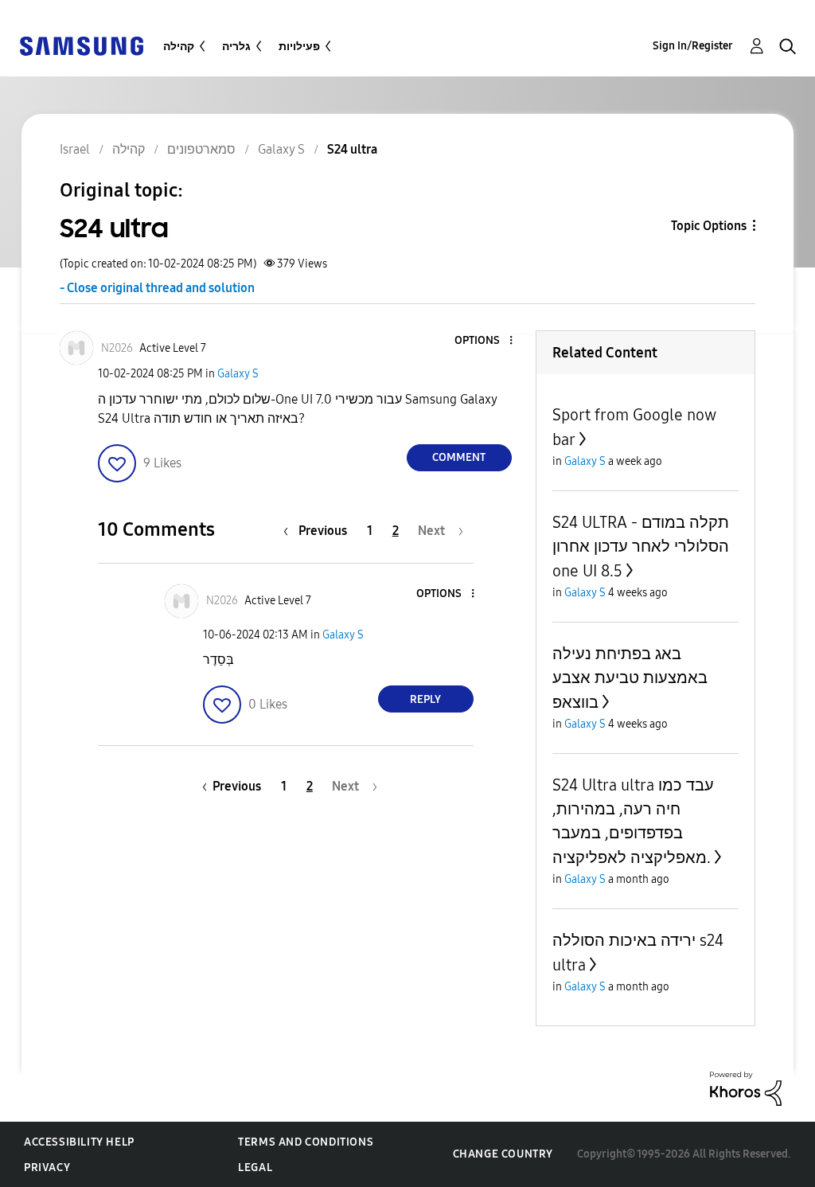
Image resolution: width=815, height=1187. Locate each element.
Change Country (503, 1154)
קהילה (178, 46)
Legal (255, 1167)
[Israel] (81, 45)
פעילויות (299, 46)
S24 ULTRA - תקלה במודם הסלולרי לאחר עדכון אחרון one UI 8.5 (640, 546)
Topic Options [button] (709, 225)
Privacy (47, 1167)
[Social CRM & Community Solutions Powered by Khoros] (746, 1087)
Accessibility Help (79, 1142)
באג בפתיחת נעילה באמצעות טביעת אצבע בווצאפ (630, 678)
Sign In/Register (693, 46)
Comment (458, 457)
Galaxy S (238, 374)
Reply (425, 699)
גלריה (236, 46)
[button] (484, 341)
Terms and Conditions (305, 1142)
